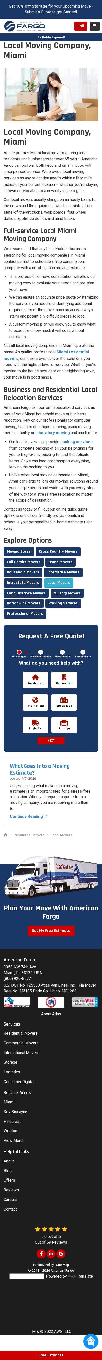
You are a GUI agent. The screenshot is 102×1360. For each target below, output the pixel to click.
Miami (9, 1102)
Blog (8, 1170)
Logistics (12, 1072)
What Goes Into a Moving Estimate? (40, 769)
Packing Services (63, 603)
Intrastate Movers (23, 582)
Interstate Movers (63, 572)
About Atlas (51, 1014)
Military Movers (67, 593)
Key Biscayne (15, 1111)
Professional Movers (25, 613)
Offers (9, 1180)
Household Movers (23, 572)
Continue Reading (26, 816)
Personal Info (83, 656)
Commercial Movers (21, 1043)
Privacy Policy (43, 1265)
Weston (10, 1130)
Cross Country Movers (58, 551)
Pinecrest (12, 1121)
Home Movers (60, 561)
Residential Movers (21, 1033)
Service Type (19, 656)
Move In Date (62, 656)
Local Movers (58, 582)
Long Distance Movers (26, 593)
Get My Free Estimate (51, 930)
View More (13, 1140)
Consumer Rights (18, 1081)
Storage (10, 1062)
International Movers (21, 1052)
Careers (10, 1199)
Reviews (11, 1190)
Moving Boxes (19, 551)
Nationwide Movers (23, 603)
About (9, 1161)
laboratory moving (52, 433)
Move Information (40, 656)
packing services (76, 441)
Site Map (62, 1265)
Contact (10, 1209)
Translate (85, 1276)
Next (51, 741)
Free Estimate (51, 1355)
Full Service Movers (23, 561)
